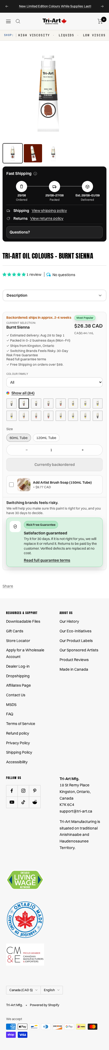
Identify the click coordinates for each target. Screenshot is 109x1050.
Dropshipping (18, 675)
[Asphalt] (11, 403)
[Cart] (100, 21)
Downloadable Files (23, 621)
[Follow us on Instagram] (23, 791)
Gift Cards (14, 631)
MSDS (11, 704)
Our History (69, 621)
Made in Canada (74, 669)
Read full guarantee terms (26, 359)
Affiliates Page (18, 685)
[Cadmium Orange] (24, 416)
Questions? (20, 232)
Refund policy (17, 733)
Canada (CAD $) (21, 990)
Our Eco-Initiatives (76, 631)
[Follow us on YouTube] (11, 802)
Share (8, 586)
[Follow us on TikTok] (23, 802)
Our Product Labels (76, 640)
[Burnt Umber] (36, 403)
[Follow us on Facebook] (11, 791)
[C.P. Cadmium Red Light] (61, 403)
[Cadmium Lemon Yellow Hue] (11, 416)
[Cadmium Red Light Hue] (36, 416)
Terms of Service (20, 723)
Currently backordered (54, 464)
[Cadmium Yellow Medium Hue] (85, 416)
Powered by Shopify (44, 1005)
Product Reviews (74, 659)
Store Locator (18, 640)
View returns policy (46, 218)
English (49, 990)
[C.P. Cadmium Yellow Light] (98, 403)
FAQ (9, 714)
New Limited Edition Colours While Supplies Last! (55, 6)
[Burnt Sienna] (24, 403)
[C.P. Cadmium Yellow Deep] (73, 403)
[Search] (18, 21)
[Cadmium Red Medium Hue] (48, 416)
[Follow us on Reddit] (34, 802)
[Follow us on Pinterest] (34, 791)
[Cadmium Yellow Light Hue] (73, 416)
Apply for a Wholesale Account (25, 653)
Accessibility (17, 761)
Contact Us (15, 694)
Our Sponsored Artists (79, 650)
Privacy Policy (18, 742)
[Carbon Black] (98, 416)
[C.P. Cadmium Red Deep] (48, 403)
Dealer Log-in (18, 666)
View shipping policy (49, 210)
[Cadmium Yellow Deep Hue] (61, 416)
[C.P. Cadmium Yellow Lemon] (85, 403)
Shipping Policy (19, 752)
